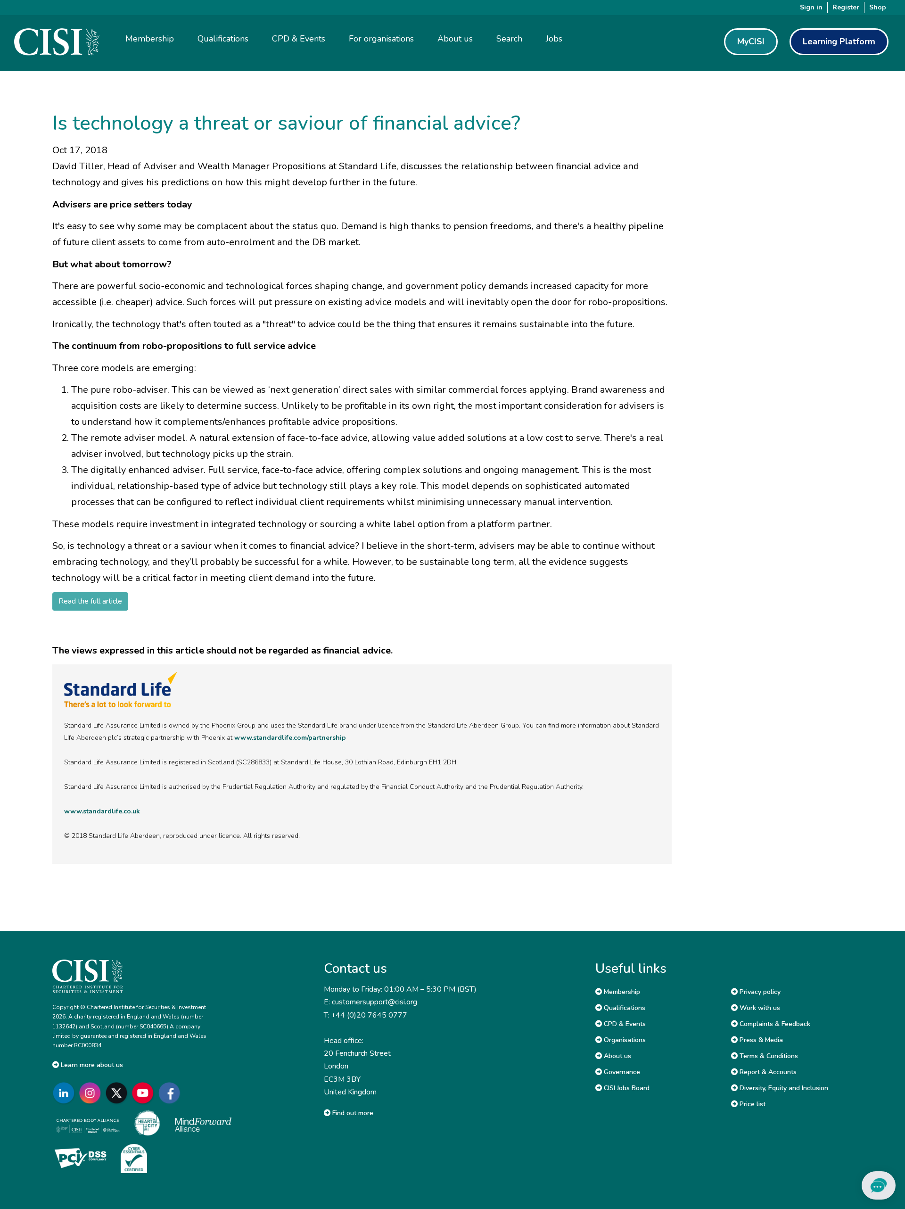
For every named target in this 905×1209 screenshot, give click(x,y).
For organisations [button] (381, 38)
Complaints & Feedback (774, 1023)
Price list (751, 1104)
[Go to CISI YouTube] (145, 1093)
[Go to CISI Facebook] (171, 1093)
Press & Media (760, 1039)
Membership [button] (149, 38)
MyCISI (751, 41)
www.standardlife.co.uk (102, 811)
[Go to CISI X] (118, 1093)
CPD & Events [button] (298, 38)
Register (845, 7)
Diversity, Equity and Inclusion (783, 1088)
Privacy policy (759, 991)
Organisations (624, 1039)
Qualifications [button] (222, 38)
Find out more (351, 1113)
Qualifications (623, 1007)
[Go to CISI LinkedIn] (65, 1093)
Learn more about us (91, 1064)
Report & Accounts (767, 1072)
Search (509, 38)
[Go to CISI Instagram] (92, 1093)
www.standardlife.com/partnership (290, 737)
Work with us (759, 1007)
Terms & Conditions (768, 1056)
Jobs (554, 38)
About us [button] (455, 38)
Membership (621, 991)
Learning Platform (839, 41)
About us (616, 1056)
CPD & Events (624, 1023)
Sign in (811, 7)
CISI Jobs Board (626, 1088)
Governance (621, 1072)
